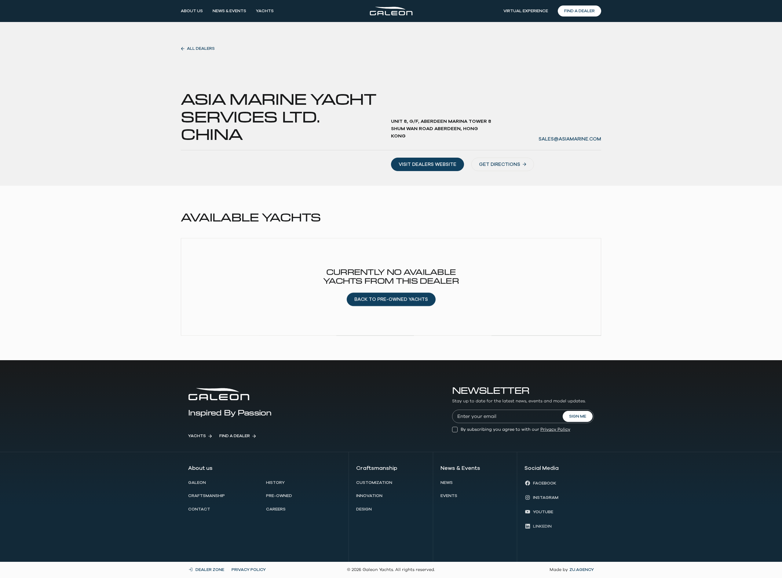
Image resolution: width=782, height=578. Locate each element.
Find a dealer (579, 11)
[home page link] (219, 394)
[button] (192, 10)
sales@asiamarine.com (570, 139)
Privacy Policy (555, 429)
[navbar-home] (391, 11)
